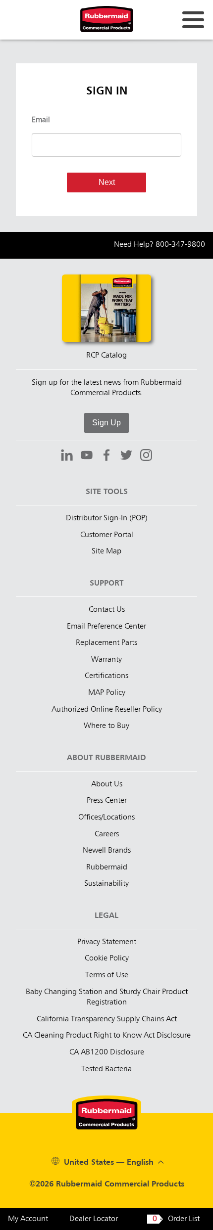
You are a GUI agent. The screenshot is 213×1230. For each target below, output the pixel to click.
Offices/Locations (106, 817)
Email (41, 120)
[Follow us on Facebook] (106, 456)
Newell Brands (107, 851)
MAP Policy (106, 693)
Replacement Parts (106, 643)
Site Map (106, 551)
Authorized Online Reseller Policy (107, 710)
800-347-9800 (180, 245)
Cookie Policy (107, 958)
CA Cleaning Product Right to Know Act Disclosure (107, 1036)
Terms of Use (106, 975)
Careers (107, 834)
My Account (28, 1219)
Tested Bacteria (106, 1069)
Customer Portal (106, 535)
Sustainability (106, 884)
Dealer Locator (93, 1219)
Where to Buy (106, 726)
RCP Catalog (106, 356)
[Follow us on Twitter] (126, 456)
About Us (106, 784)
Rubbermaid (106, 867)
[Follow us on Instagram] (146, 456)
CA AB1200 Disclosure (106, 1052)
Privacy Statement (106, 942)
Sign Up (106, 422)
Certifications (106, 676)
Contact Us (107, 610)
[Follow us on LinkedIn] (67, 456)
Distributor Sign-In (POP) (107, 518)
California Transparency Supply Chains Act (107, 1019)
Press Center (107, 801)
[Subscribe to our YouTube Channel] (87, 456)
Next (107, 182)
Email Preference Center (106, 627)
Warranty (106, 660)
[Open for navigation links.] (193, 20)
